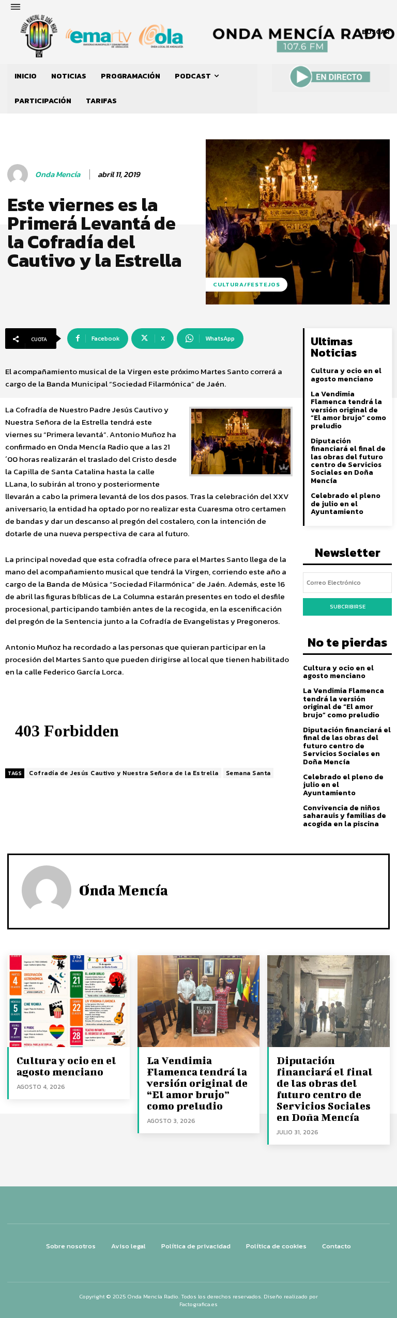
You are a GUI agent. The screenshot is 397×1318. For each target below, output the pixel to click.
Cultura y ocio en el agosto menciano (346, 374)
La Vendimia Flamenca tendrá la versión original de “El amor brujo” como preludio (348, 410)
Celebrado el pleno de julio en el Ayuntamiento (345, 503)
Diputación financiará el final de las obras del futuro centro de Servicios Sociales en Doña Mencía (348, 461)
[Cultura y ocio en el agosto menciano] (68, 1001)
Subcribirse (347, 606)
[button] (376, 32)
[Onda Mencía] (19, 174)
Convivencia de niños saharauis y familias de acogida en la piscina (344, 815)
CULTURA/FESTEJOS (246, 284)
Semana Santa (248, 773)
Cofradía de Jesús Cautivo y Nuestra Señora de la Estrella (124, 773)
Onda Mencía (57, 174)
